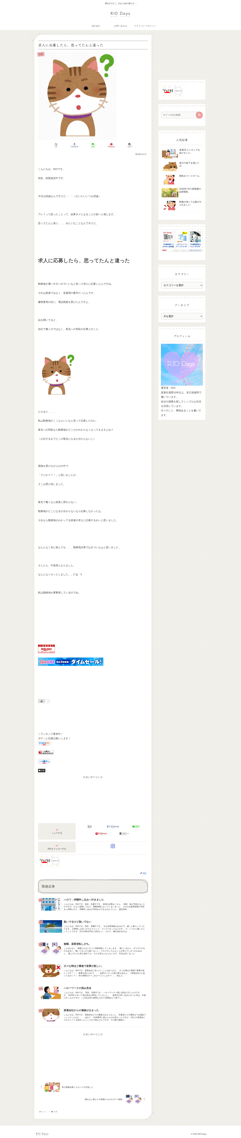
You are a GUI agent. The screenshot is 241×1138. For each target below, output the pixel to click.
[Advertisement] (93, 799)
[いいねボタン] (41, 701)
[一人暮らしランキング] (45, 752)
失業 (42, 770)
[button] (129, 145)
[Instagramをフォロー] (112, 846)
